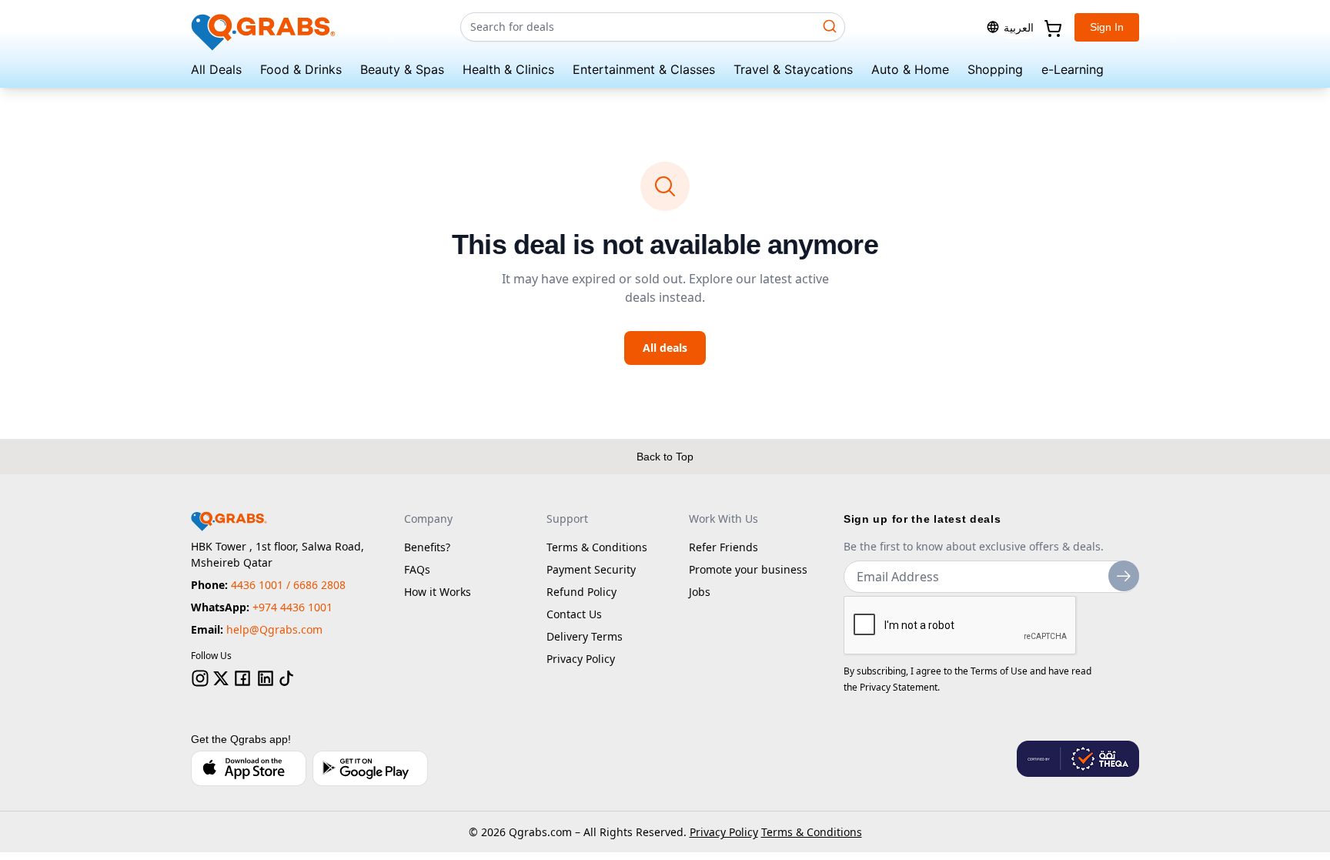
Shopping (995, 69)
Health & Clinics (508, 69)
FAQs (417, 569)
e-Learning (1072, 69)
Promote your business (748, 569)
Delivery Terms (584, 636)
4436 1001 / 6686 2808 (288, 584)
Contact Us (574, 614)
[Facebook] (242, 678)
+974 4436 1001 (292, 607)
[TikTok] (286, 678)
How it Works (437, 591)
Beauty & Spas (402, 69)
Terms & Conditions (596, 547)
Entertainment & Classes (644, 69)
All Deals (216, 69)
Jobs (699, 591)
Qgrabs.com (540, 832)
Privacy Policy (580, 658)
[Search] (829, 26)
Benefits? (427, 547)
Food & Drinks (301, 69)
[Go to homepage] (264, 27)
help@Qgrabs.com (274, 629)
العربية (1019, 27)
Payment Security (591, 569)
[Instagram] (200, 678)
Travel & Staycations (793, 69)
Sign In (1107, 27)
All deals (665, 347)
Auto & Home (910, 69)
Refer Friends (723, 547)
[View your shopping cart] (1051, 27)
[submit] (1123, 576)
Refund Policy (581, 591)
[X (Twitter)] (220, 678)
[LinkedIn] (266, 678)
